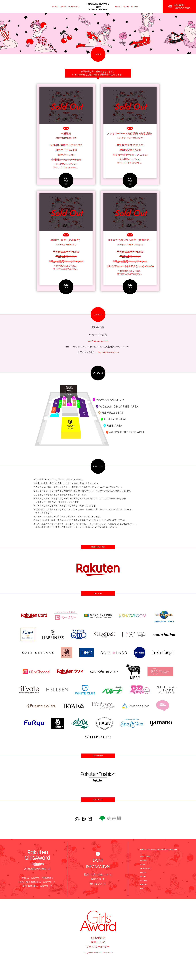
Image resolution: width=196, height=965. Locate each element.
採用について (98, 942)
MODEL (55, 6)
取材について (98, 879)
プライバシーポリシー (98, 946)
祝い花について (98, 883)
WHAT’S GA (145, 856)
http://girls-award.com (108, 352)
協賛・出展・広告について (98, 874)
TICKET (126, 6)
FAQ (142, 888)
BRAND (118, 6)
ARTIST (63, 6)
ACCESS (134, 6)
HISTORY (143, 884)
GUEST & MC (73, 6)
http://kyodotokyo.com (98, 341)
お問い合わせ (98, 937)
